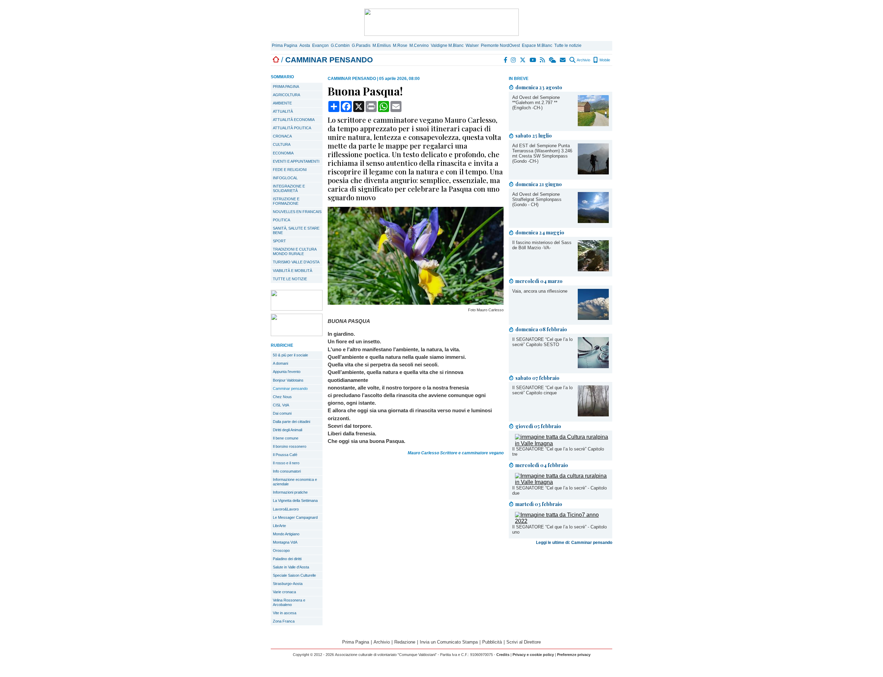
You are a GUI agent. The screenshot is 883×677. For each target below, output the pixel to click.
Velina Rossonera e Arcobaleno (289, 602)
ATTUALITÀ (283, 111)
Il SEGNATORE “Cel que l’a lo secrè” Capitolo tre (558, 451)
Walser (472, 45)
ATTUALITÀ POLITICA (292, 128)
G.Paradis (361, 45)
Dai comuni (282, 413)
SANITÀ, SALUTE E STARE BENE (296, 230)
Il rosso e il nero (286, 463)
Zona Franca (284, 621)
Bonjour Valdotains (288, 380)
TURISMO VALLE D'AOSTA (296, 262)
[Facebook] (506, 60)
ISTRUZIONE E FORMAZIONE (286, 201)
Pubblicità (492, 642)
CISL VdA (281, 405)
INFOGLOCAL (285, 178)
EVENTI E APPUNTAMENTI (296, 161)
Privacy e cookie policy (533, 655)
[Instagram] (514, 60)
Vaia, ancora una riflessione (539, 291)
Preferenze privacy (574, 655)
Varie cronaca (284, 592)
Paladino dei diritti (287, 559)
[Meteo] (553, 60)
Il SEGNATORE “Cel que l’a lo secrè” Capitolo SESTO (542, 342)
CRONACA (282, 136)
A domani (280, 363)
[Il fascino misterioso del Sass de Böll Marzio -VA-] (593, 269)
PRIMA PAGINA (286, 86)
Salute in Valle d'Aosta (291, 567)
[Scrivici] (563, 60)
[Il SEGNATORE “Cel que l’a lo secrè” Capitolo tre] (562, 443)
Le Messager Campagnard (295, 517)
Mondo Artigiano (286, 534)
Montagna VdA (285, 542)
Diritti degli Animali (287, 430)
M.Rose (400, 45)
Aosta (304, 45)
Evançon (320, 45)
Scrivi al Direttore (523, 642)
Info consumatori (287, 471)
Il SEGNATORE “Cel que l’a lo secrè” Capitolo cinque (542, 390)
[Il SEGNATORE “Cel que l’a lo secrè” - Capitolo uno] (562, 521)
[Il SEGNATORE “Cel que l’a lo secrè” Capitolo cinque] (593, 414)
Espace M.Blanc (537, 45)
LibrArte (279, 526)
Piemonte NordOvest (500, 45)
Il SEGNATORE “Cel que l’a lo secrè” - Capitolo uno (559, 529)
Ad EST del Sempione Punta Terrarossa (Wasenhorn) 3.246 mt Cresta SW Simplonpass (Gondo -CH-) (542, 153)
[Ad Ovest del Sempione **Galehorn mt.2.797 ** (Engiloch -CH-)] (593, 124)
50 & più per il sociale (290, 355)
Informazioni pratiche (290, 492)
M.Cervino (419, 45)
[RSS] (543, 60)
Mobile (604, 60)
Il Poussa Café (285, 455)
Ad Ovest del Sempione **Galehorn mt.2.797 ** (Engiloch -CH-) (536, 102)
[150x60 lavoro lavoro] (297, 309)
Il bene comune (285, 438)
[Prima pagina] (276, 59)
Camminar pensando (290, 388)
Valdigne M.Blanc (447, 45)
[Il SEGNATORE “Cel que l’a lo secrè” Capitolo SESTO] (593, 366)
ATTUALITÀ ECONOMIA (294, 120)
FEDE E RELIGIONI (290, 170)
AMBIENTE (282, 103)
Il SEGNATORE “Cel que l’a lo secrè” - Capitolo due (559, 490)
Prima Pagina (284, 45)
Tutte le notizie (568, 45)
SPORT (279, 241)
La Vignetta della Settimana (295, 500)
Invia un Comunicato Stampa (449, 642)
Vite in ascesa (284, 613)
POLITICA (281, 220)
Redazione (404, 642)
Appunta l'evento (286, 372)
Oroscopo (281, 550)
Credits (502, 655)
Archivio (583, 60)
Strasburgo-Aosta (287, 584)
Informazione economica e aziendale (295, 481)
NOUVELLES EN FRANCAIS (297, 212)
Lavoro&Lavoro (286, 509)
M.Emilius (382, 45)
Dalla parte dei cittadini (291, 422)
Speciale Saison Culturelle (294, 575)
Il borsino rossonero (289, 446)
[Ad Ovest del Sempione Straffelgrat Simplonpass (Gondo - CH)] (593, 221)
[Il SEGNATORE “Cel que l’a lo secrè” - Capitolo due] (562, 482)
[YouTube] (533, 60)
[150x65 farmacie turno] (297, 334)
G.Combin (340, 45)
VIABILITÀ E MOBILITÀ (292, 271)
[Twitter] (523, 60)
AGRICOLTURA (286, 95)
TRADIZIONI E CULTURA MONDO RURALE (295, 251)
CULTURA (281, 144)
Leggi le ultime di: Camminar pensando (574, 542)
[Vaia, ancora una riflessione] (593, 318)
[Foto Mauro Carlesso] (416, 303)
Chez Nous (282, 397)
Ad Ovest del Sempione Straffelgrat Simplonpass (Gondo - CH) (537, 199)
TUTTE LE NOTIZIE (290, 279)
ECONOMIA (283, 153)
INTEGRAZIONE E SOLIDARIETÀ (289, 188)
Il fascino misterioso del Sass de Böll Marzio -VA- (542, 245)
